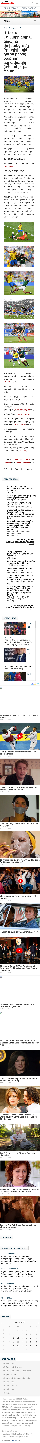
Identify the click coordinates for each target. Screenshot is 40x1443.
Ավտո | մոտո (10, 1374)
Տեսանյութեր (11, 8)
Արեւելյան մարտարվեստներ (17, 1378)
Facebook (7, 462)
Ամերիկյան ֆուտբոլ (13, 1367)
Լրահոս (28, 10)
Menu (7, 20)
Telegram (26, 462)
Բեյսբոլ (7, 1393)
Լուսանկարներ (28, 8)
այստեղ (23, 450)
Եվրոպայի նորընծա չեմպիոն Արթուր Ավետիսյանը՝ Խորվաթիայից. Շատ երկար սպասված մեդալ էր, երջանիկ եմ (19, 1274)
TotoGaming (9, 382)
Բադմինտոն (10, 1382)
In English (16, 469)
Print (7, 469)
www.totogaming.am (22, 410)
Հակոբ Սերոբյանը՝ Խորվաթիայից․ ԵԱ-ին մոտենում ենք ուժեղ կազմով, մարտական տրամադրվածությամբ (19, 1288)
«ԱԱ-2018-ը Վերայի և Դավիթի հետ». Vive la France (20, 504)
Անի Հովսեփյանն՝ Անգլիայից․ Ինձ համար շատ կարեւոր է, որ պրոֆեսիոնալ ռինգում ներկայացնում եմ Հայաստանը (19, 1303)
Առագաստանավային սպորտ (17, 1371)
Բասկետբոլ (9, 1389)
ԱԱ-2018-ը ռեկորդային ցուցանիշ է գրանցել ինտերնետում (21, 497)
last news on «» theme (20, 542)
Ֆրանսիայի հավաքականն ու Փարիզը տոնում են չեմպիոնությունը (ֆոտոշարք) (20, 512)
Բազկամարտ (10, 1385)
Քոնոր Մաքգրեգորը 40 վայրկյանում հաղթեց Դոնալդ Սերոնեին (20, 488)
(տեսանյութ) (9, 166)
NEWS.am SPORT (23, 459)
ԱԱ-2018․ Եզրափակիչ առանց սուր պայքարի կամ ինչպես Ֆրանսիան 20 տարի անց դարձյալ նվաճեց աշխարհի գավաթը (20, 525)
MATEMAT (15, 1440)
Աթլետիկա (9, 1363)
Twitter (18, 462)
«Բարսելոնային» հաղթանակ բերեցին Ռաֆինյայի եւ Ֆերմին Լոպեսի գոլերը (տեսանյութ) (18, 642)
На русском (27, 469)
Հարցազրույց (15, 10)
